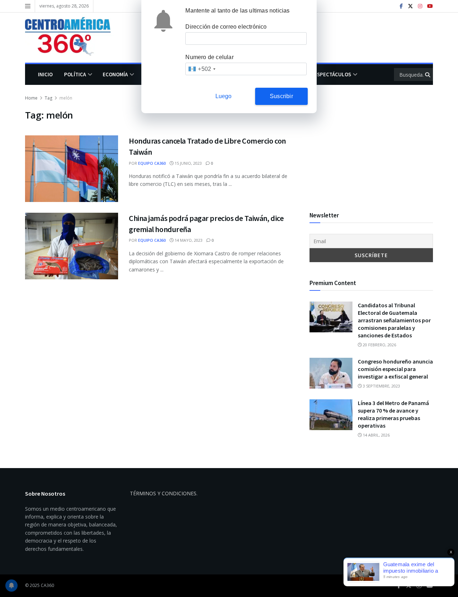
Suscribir (281, 96)
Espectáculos (332, 74)
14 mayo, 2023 (188, 240)
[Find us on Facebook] (401, 6)
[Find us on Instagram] (420, 6)
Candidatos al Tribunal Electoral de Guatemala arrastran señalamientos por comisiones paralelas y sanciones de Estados (394, 320)
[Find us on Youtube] (430, 6)
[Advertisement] (371, 144)
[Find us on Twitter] (410, 6)
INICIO (45, 74)
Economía (115, 74)
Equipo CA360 (152, 163)
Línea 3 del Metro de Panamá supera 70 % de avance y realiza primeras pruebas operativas (393, 414)
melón (65, 98)
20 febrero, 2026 (379, 344)
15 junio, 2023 (188, 163)
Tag (48, 98)
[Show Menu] (27, 6)
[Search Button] (428, 74)
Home (31, 98)
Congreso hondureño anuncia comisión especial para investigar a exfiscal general (395, 369)
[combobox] (202, 69)
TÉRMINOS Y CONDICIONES (163, 493)
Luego (223, 96)
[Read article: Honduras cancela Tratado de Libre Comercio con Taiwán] (71, 168)
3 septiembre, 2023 (381, 386)
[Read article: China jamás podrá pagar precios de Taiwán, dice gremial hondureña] (71, 246)
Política (75, 74)
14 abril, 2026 (376, 435)
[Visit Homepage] (73, 37)
